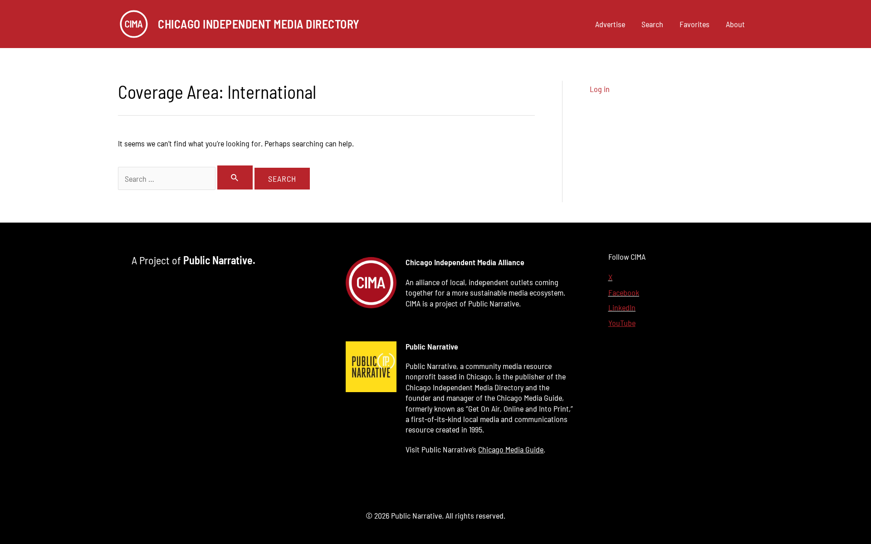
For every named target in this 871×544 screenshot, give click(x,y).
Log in (600, 89)
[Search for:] (186, 179)
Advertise (610, 24)
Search (652, 24)
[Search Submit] (235, 177)
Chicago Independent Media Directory (259, 24)
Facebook (623, 292)
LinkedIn (622, 307)
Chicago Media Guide (510, 449)
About (735, 24)
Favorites (695, 24)
